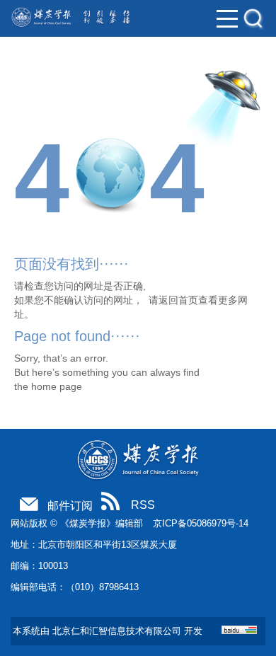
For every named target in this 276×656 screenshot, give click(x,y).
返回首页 (178, 300)
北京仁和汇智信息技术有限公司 (116, 631)
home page (56, 386)
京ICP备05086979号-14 (200, 523)
